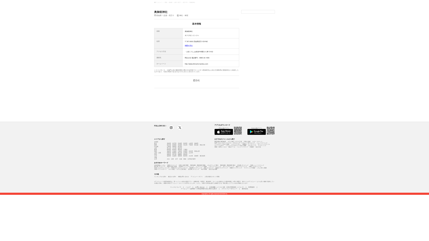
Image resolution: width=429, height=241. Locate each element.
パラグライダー (236, 144)
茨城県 (180, 145)
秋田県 (185, 143)
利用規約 (251, 187)
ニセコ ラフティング (215, 166)
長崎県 (180, 156)
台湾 (155, 159)
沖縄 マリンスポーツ (160, 169)
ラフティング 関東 (201, 166)
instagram (171, 127)
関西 (155, 151)
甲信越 (156, 146)
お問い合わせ (200, 187)
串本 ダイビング (208, 168)
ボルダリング (252, 145)
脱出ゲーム (231, 147)
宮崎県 (196, 156)
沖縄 (155, 157)
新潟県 (180, 146)
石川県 (174, 148)
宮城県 (180, 143)
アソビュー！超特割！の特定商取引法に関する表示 (199, 188)
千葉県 (191, 145)
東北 (155, 143)
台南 (180, 159)
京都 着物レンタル (159, 165)
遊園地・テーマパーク (249, 144)
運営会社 (245, 188)
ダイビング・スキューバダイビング (244, 143)
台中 (176, 159)
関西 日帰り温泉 (172, 166)
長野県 (174, 146)
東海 (155, 149)
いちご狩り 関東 (262, 168)
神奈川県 (202, 145)
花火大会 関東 (213, 169)
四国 (155, 154)
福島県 (196, 143)
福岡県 (169, 156)
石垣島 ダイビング (242, 165)
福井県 (180, 148)
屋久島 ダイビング (159, 166)
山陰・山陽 (157, 152)
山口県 (191, 153)
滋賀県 (169, 151)
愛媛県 (180, 154)
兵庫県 (185, 151)
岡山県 (180, 153)
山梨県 (169, 146)
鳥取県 (169, 153)
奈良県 (191, 151)
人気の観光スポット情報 (212, 176)
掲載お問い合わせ (183, 176)
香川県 (174, 154)
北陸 (155, 148)
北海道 (156, 141)
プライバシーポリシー (229, 188)
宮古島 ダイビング (193, 169)
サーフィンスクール (264, 144)
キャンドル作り (219, 145)
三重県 (185, 149)
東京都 (196, 145)
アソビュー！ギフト (197, 176)
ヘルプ (188, 187)
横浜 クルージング (241, 166)
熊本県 (185, 156)
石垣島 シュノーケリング (186, 166)
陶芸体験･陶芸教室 (220, 141)
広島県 (185, 153)
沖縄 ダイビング (172, 165)
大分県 (191, 156)
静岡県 (169, 149)
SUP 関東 (204, 169)
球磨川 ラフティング (236, 168)
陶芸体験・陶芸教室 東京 (227, 165)
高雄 (184, 159)
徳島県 (169, 154)
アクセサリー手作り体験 (221, 144)
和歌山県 (197, 151)
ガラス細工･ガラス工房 (235, 141)
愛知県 (180, 149)
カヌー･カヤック (257, 141)
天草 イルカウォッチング (161, 168)
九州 (155, 155)
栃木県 (169, 145)
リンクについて (175, 187)
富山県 (169, 148)
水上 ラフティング (228, 166)
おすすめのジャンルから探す (224, 139)
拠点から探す (172, 176)
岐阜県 (174, 149)
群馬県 (174, 145)
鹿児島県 (202, 156)
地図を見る (189, 45)
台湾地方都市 (192, 159)
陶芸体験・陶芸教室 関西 (197, 165)
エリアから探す (159, 139)
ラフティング (262, 145)
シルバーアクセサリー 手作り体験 (236, 145)
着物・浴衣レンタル (220, 147)
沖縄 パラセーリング (255, 166)
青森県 (169, 143)
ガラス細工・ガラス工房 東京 (177, 169)
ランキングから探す (160, 176)
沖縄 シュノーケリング (257, 165)
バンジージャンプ (242, 147)
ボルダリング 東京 (212, 165)
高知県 (185, 154)
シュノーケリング (262, 143)
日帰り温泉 (247, 141)
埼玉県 (185, 145)
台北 (168, 159)
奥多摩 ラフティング (195, 168)
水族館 (252, 147)
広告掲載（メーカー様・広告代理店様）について (226, 187)
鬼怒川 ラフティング (221, 168)
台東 (172, 159)
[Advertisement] (177, 106)
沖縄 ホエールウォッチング (179, 168)
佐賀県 (174, 156)
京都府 (174, 151)
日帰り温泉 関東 (183, 165)
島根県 (174, 153)
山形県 (191, 143)
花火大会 (258, 147)
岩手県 (174, 143)
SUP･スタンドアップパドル (222, 143)
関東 (155, 144)
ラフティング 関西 (249, 168)
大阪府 (180, 151)
